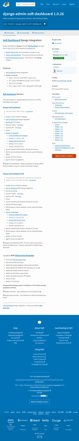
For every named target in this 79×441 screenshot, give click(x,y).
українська (41, 412)
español (13, 412)
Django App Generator (24, 255)
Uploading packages (14, 335)
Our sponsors (39, 343)
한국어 (47, 414)
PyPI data (55, 52)
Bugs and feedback (64, 333)
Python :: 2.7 (59, 129)
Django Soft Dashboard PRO (13, 173)
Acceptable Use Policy (39, 364)
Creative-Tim (31, 48)
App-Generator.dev (63, 81)
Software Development (62, 146)
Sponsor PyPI (63, 340)
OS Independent (60, 119)
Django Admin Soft (12, 52)
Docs (48, 4)
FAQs (15, 343)
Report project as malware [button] (64, 156)
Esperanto (40, 414)
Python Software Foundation (38, 387)
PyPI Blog (39, 333)
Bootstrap (9, 122)
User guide (14, 338)
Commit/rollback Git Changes (18, 136)
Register (72, 4)
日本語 (24, 412)
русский (75, 412)
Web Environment (60, 99)
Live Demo (29, 111)
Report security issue (39, 357)
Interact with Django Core (17, 141)
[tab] (9, 33)
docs (21, 125)
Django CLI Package (12, 133)
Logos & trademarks (39, 340)
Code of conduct (38, 359)
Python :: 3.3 (59, 133)
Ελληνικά (48, 412)
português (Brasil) (31, 412)
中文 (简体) (61, 412)
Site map (39, 392)
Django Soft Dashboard (13, 55)
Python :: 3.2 (59, 131)
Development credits (62, 343)
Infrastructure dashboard (38, 335)
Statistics (39, 338)
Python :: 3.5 (59, 138)
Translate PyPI (62, 338)
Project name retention (14, 340)
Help (41, 4)
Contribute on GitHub (63, 335)
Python (57, 125)
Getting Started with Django (15, 58)
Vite (7, 160)
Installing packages (14, 333)
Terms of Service (38, 354)
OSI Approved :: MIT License (64, 113)
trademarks (57, 385)
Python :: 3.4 (59, 135)
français (18, 412)
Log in (64, 4)
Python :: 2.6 (59, 127)
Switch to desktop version (39, 402)
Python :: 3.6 (59, 140)
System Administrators (62, 107)
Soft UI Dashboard (12, 119)
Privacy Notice (38, 362)
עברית (35, 414)
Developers (58, 105)
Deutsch (54, 412)
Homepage (57, 43)
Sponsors (56, 4)
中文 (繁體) (69, 412)
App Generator (17, 260)
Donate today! (39, 382)
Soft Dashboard (11, 40)
